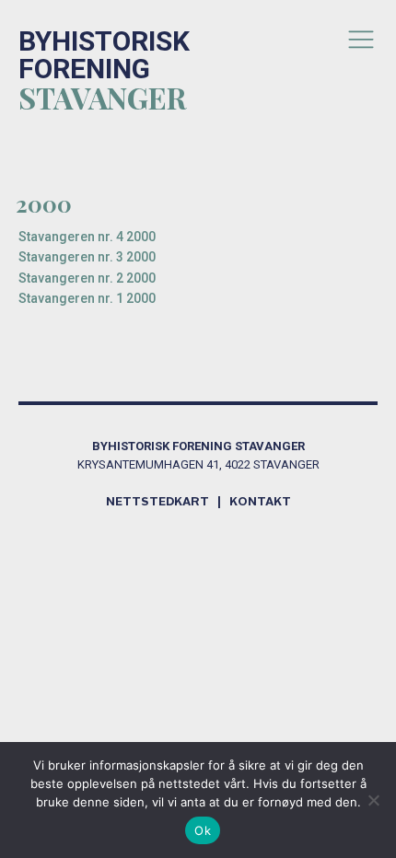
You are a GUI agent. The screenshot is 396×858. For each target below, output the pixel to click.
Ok (202, 830)
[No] (373, 800)
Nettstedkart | (167, 502)
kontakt (260, 502)
